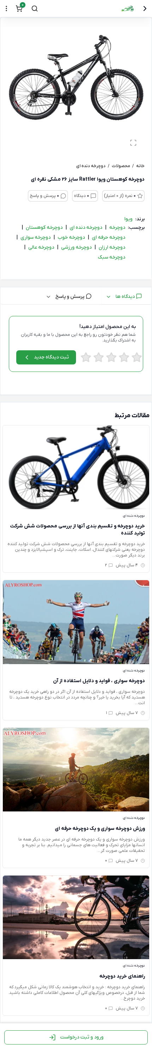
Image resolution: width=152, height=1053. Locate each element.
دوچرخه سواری (36, 237)
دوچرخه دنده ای (86, 227)
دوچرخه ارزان (112, 247)
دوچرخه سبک (111, 257)
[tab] (126, 295)
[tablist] (76, 296)
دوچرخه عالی (41, 247)
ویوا (128, 219)
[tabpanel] (76, 351)
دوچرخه (117, 227)
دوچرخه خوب (71, 237)
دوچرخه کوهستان (44, 227)
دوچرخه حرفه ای (108, 237)
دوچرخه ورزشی (76, 247)
